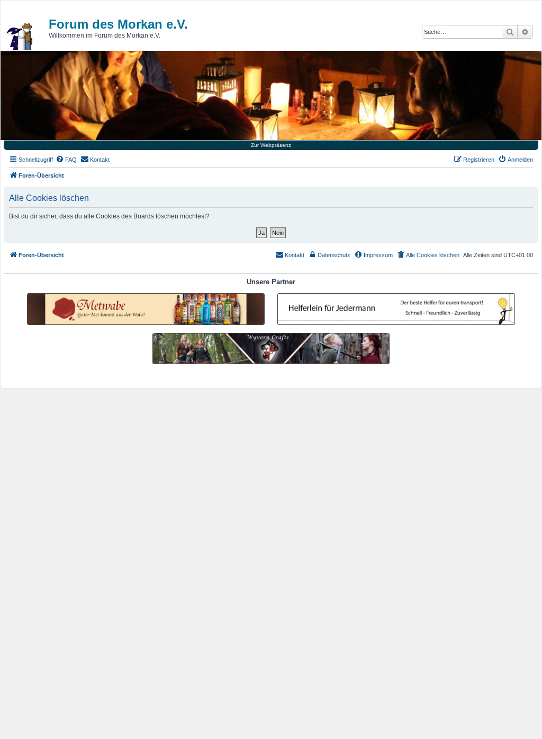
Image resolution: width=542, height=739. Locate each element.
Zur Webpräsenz (271, 145)
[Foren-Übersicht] (20, 36)
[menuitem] (66, 159)
